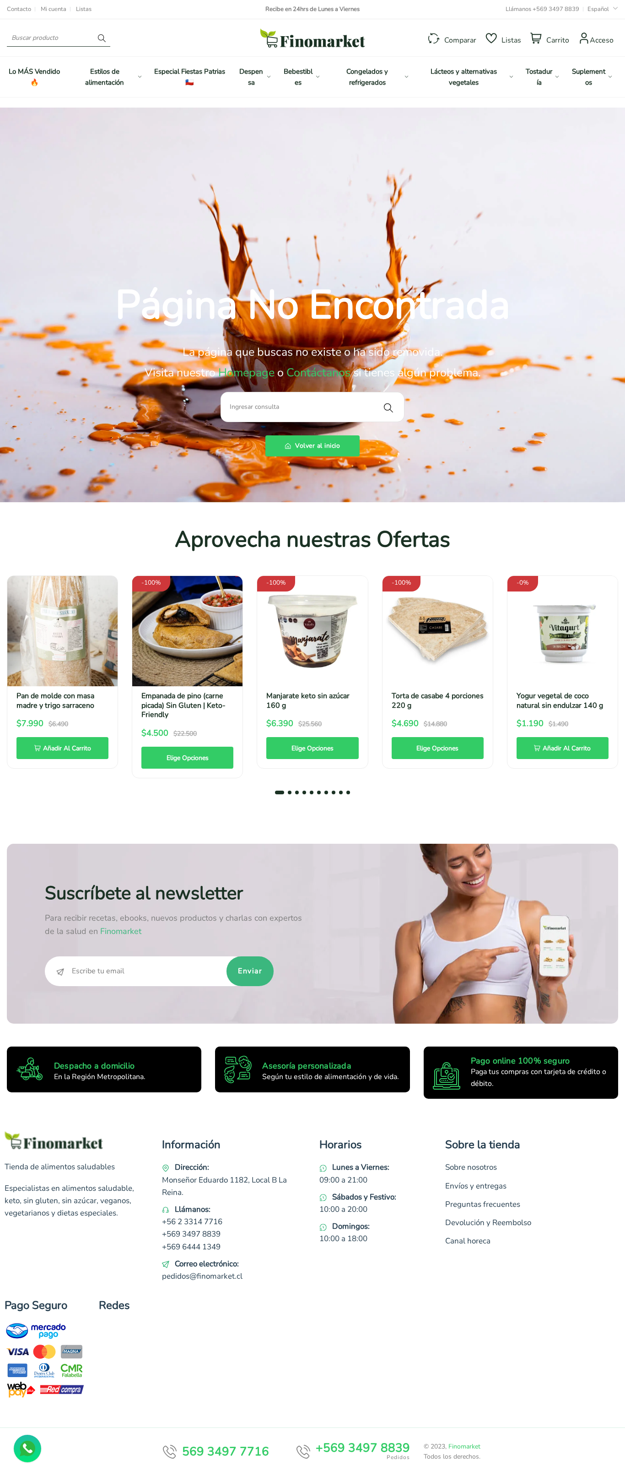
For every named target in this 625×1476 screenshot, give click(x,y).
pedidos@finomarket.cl (202, 1276)
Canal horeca (467, 1241)
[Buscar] (101, 38)
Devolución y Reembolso (488, 1222)
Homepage (247, 372)
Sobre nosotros (471, 1167)
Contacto (19, 9)
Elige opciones (188, 758)
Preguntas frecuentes (482, 1204)
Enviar (250, 971)
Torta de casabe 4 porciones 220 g (438, 701)
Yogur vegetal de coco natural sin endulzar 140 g (560, 701)
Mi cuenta (53, 9)
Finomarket (464, 1446)
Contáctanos (318, 372)
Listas (84, 9)
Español (598, 9)
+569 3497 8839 (556, 9)
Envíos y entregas (475, 1186)
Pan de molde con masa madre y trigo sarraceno (55, 701)
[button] (279, 792)
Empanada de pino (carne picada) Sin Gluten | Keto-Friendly (183, 705)
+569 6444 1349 (191, 1247)
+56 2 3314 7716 (192, 1221)
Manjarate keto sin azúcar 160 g (308, 701)
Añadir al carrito (67, 748)
